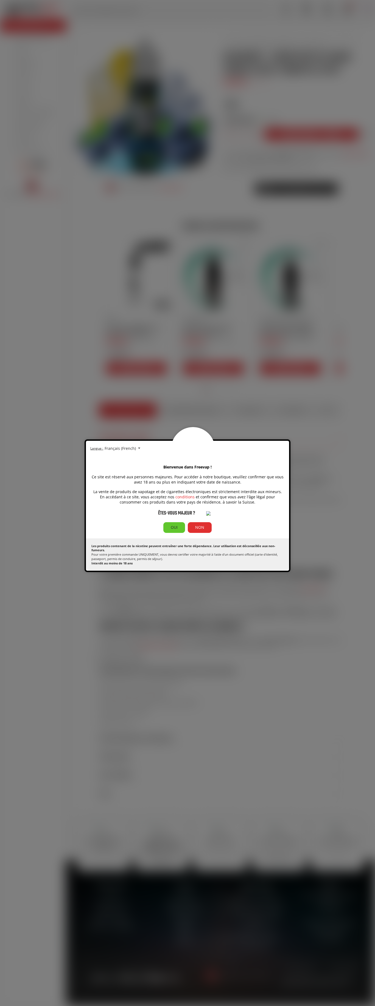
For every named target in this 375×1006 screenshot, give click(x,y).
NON (199, 527)
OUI (174, 527)
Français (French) (121, 448)
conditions (185, 496)
